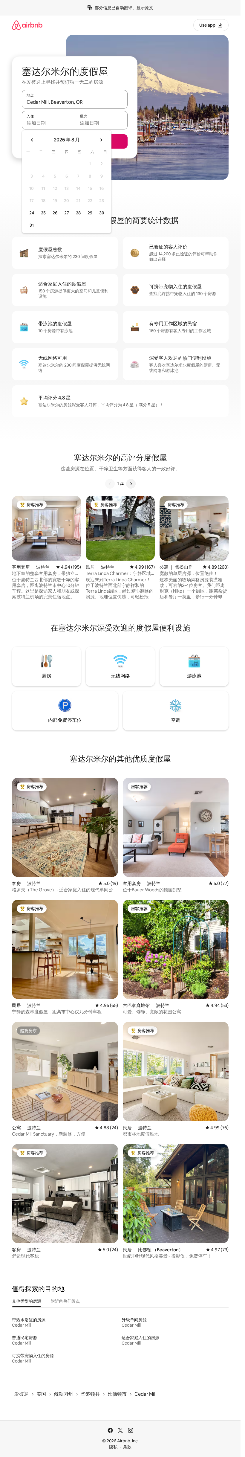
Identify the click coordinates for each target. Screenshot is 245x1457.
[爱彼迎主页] (27, 25)
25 (43, 213)
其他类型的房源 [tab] (26, 1301)
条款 (127, 1447)
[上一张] (110, 484)
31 (32, 225)
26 (55, 213)
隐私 (113, 1447)
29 (90, 213)
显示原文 (145, 7)
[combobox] (75, 102)
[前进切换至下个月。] (101, 140)
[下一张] (131, 484)
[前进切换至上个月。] (32, 140)
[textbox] (48, 122)
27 (66, 213)
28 (78, 213)
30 (101, 213)
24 (31, 213)
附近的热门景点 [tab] (65, 1301)
